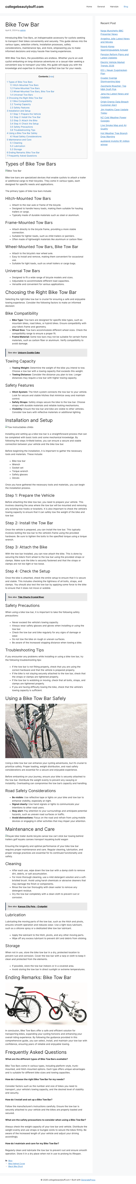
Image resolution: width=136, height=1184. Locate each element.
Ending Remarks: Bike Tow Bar (23, 152)
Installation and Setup (19, 110)
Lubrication (17, 146)
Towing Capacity (20, 104)
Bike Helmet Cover (16, 1163)
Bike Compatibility (21, 101)
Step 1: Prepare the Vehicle (25, 114)
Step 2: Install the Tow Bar (25, 117)
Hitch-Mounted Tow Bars (24, 85)
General (101, 6)
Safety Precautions (21, 126)
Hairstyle (114, 6)
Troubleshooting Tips (22, 130)
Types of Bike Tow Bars (19, 82)
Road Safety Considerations (25, 136)
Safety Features (19, 107)
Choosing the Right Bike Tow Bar (24, 98)
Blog (126, 6)
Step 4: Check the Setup (24, 123)
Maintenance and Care (19, 139)
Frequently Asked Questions (22, 155)
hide (51, 76)
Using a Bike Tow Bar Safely (22, 133)
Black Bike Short (15, 1166)
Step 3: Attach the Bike (23, 120)
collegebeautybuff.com (24, 7)
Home (89, 6)
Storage (16, 149)
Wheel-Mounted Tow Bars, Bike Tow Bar (32, 91)
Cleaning (16, 143)
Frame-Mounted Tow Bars (25, 88)
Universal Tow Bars (21, 94)
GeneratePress (88, 1180)
